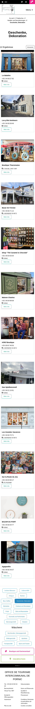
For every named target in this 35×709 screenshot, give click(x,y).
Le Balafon (6, 75)
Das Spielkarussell (9, 387)
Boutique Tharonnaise (11, 165)
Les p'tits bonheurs (9, 120)
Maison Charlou (8, 297)
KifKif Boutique (8, 342)
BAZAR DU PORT (9, 522)
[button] (32, 2)
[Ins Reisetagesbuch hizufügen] (31, 70)
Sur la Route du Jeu (10, 477)
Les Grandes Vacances (11, 432)
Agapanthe (6, 567)
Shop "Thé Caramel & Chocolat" (15, 253)
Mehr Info (6, 84)
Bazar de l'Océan (8, 208)
